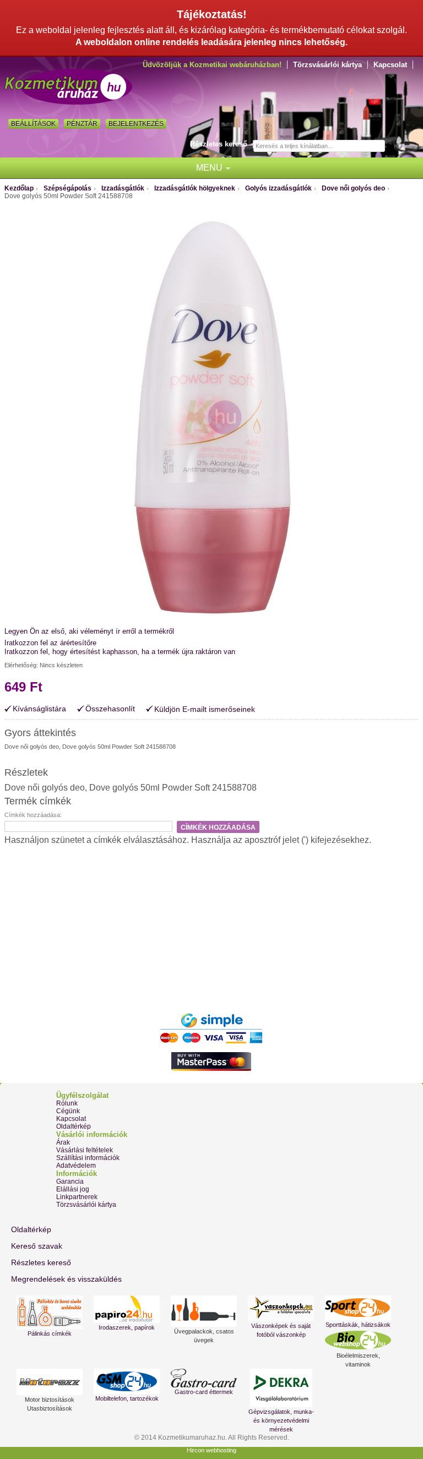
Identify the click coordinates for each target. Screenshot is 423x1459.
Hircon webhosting (211, 1450)
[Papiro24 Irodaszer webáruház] (127, 1309)
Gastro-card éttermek (204, 1392)
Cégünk (68, 1111)
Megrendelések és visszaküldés (66, 1279)
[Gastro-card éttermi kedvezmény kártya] (204, 1378)
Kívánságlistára (39, 709)
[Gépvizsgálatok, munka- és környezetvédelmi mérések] (281, 1388)
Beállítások (33, 124)
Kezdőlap (19, 188)
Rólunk (67, 1103)
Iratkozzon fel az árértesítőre (50, 643)
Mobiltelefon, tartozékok (127, 1398)
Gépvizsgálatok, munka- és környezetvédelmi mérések (281, 1420)
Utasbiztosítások (49, 1408)
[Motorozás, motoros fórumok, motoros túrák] (50, 1382)
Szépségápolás (67, 188)
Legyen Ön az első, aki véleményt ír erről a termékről (89, 631)
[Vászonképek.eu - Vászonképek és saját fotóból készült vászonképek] (281, 1308)
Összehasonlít (110, 709)
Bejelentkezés (136, 124)
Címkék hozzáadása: (33, 815)
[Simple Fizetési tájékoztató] (211, 1015)
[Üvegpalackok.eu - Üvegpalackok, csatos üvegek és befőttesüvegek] (204, 1311)
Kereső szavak (36, 1246)
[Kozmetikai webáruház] (68, 87)
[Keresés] (394, 146)
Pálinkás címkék (50, 1333)
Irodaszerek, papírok (127, 1327)
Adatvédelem (76, 1165)
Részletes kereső (218, 144)
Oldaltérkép (73, 1126)
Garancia (70, 1181)
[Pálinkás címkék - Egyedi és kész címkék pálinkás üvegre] (50, 1312)
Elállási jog (72, 1189)
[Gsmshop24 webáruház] (127, 1381)
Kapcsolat (390, 65)
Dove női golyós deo (353, 188)
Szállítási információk (88, 1158)
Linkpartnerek (76, 1197)
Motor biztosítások (49, 1399)
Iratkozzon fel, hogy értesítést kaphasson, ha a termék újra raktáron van (119, 651)
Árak (63, 1142)
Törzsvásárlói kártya (327, 65)
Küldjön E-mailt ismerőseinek (204, 709)
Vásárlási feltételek (84, 1150)
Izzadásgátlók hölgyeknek (194, 188)
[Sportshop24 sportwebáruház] (358, 1307)
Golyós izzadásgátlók (278, 188)
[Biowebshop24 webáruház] (358, 1340)
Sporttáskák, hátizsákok (358, 1324)
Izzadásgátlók (122, 188)
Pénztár (82, 124)
